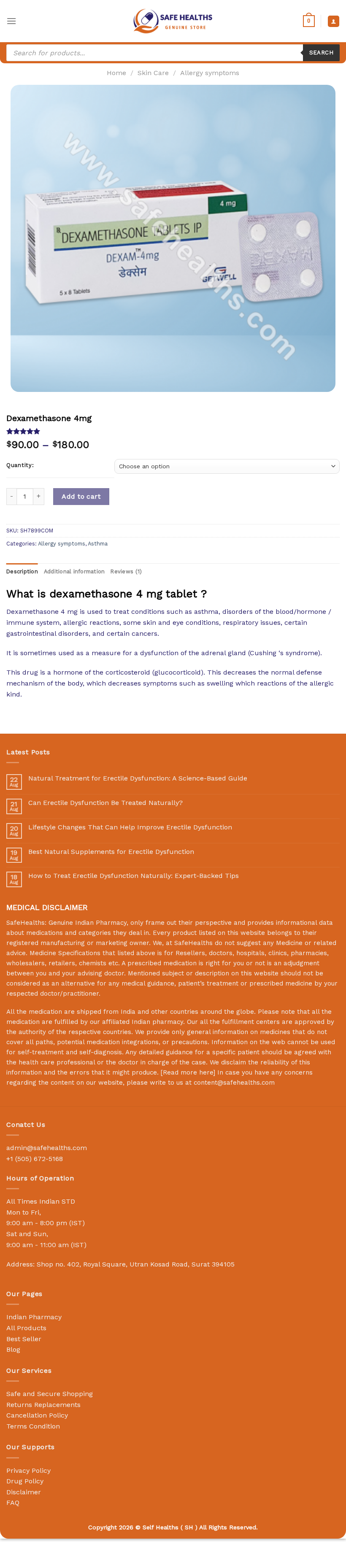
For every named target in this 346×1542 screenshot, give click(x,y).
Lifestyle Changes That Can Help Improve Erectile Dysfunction (130, 827)
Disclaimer (23, 1492)
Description (22, 571)
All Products (26, 1328)
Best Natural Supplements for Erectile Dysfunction (111, 852)
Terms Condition (33, 1426)
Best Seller (23, 1339)
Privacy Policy (28, 1470)
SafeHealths (193, 943)
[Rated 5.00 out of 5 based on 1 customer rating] (173, 431)
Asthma (98, 543)
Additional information (74, 571)
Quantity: (20, 465)
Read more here (188, 1072)
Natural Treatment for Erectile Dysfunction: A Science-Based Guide (137, 778)
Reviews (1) (126, 571)
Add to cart (81, 496)
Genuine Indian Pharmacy (88, 922)
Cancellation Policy (37, 1415)
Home (116, 73)
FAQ (12, 1503)
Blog (13, 1349)
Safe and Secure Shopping (49, 1394)
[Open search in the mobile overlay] (173, 52)
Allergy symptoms (209, 73)
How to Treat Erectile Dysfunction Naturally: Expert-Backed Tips (133, 876)
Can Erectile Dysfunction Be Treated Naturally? (105, 803)
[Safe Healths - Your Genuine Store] (173, 21)
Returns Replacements (43, 1405)
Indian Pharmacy (34, 1317)
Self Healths (160, 1527)
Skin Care (153, 73)
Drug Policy (24, 1481)
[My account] (333, 21)
